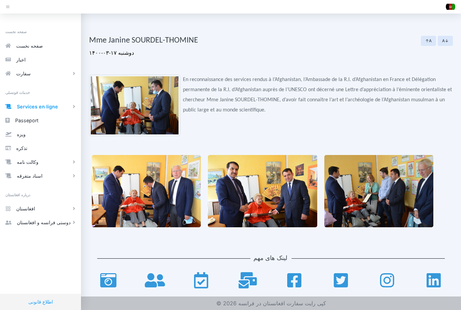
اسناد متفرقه (30, 176)
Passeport (26, 120)
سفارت (23, 73)
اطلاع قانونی (40, 302)
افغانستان (25, 208)
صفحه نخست (29, 46)
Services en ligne (37, 106)
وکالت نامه (27, 162)
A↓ (445, 40)
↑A (428, 40)
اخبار (21, 59)
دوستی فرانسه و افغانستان (44, 222)
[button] (450, 7)
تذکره (21, 148)
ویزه (21, 134)
